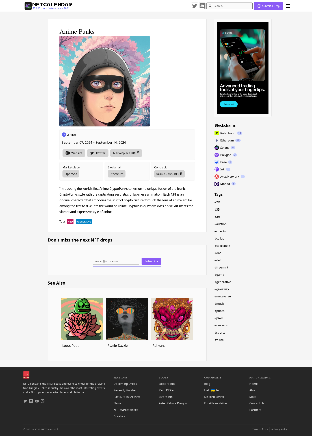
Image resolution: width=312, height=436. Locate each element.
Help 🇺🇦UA (211, 390)
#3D (217, 209)
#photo (219, 311)
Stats (252, 397)
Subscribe (151, 261)
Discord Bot (167, 384)
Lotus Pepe (70, 345)
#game (219, 275)
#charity (220, 231)
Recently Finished (125, 390)
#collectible (222, 246)
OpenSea (71, 174)
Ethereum (116, 174)
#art (217, 217)
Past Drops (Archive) (127, 397)
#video (219, 340)
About (253, 390)
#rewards (221, 325)
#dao (218, 253)
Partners (255, 410)
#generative (83, 221)
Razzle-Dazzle (117, 345)
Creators (119, 416)
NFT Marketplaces (126, 410)
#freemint (221, 267)
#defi (218, 260)
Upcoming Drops (125, 384)
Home (253, 384)
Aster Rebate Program (174, 403)
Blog (207, 384)
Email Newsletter (215, 403)
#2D (70, 221)
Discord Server (214, 397)
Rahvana (159, 345)
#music (219, 304)
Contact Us (256, 403)
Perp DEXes (167, 390)
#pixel (218, 318)
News (117, 403)
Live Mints (166, 397)
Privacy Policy (279, 429)
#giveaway (221, 289)
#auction (220, 224)
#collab (219, 238)
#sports (219, 333)
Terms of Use (260, 429)
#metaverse (222, 296)
